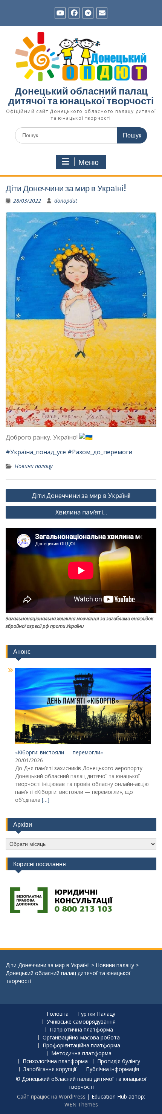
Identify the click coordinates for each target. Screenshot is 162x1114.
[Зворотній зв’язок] (101, 13)
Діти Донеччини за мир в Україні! (81, 495)
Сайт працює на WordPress (51, 1096)
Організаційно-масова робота (81, 1037)
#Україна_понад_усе (36, 452)
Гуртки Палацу (96, 1014)
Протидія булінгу (118, 1061)
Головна (58, 1014)
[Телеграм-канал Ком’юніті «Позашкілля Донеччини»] (88, 13)
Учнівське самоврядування (81, 1021)
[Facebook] (74, 13)
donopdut (65, 200)
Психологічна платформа (55, 1061)
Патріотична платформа (81, 1029)
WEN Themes (81, 1104)
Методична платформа (81, 1053)
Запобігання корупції (49, 1069)
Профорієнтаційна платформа (81, 1045)
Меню (88, 162)
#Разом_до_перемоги (99, 452)
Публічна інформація (112, 1069)
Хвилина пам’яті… (81, 512)
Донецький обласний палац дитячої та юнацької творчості (81, 96)
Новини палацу (33, 466)
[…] (45, 799)
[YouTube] (60, 13)
